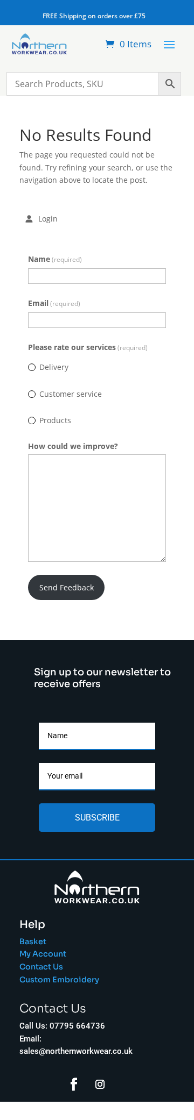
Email (54, 303)
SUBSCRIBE (97, 817)
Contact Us (41, 967)
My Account (42, 954)
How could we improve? (73, 446)
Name (55, 259)
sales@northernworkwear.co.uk (76, 1051)
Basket (32, 941)
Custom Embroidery (60, 980)
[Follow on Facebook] (74, 1084)
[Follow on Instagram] (100, 1084)
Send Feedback (66, 587)
